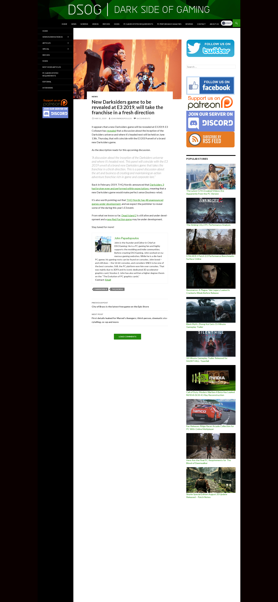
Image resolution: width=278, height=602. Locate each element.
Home (64, 24)
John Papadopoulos (121, 118)
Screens (84, 24)
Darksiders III (100, 289)
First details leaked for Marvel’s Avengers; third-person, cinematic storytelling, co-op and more (130, 318)
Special (45, 49)
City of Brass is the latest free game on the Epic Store (120, 304)
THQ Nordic (117, 289)
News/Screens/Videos (52, 37)
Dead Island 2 (128, 215)
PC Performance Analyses (169, 24)
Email (108, 279)
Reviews (189, 24)
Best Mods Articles (51, 67)
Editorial (46, 82)
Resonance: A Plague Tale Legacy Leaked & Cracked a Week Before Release (208, 291)
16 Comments (143, 118)
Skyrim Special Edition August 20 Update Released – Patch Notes (206, 495)
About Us (214, 24)
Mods (116, 24)
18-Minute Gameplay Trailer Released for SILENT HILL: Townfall (206, 359)
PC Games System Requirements (138, 24)
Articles (46, 43)
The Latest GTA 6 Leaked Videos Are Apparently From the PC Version (205, 192)
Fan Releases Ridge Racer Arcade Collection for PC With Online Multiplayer (210, 427)
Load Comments (127, 336)
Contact (201, 24)
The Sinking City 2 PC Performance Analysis (208, 224)
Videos (95, 24)
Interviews (47, 88)
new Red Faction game (119, 219)
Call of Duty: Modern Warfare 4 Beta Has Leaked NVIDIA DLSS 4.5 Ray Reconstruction (210, 393)
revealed (111, 130)
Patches (106, 24)
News (73, 24)
